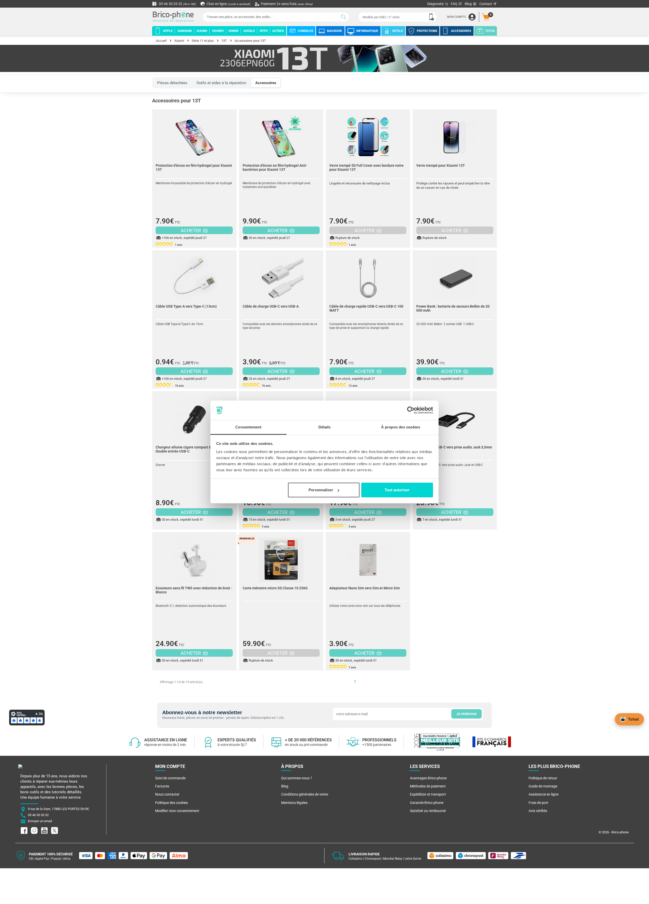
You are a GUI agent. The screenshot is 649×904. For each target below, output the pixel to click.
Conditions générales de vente (304, 794)
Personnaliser (321, 490)
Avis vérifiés (538, 811)
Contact (486, 4)
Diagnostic (436, 4)
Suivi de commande (170, 778)
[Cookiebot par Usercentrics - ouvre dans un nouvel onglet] (411, 410)
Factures (162, 786)
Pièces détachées (172, 83)
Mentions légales (294, 803)
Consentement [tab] (248, 427)
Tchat (633, 719)
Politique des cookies (171, 803)
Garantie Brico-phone (426, 803)
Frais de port (538, 803)
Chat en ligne (228, 4)
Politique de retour (543, 778)
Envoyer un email (40, 821)
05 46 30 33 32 (177, 4)
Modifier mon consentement (177, 811)
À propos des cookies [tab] (400, 427)
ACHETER (191, 230)
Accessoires (265, 83)
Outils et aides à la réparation (221, 83)
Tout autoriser (397, 490)
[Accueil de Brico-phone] (174, 17)
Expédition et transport (428, 794)
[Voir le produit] (194, 134)
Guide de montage (543, 786)
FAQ (454, 4)
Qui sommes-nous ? (296, 778)
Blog (469, 4)
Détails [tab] (324, 427)
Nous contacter (167, 794)
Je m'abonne (466, 714)
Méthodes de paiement (428, 786)
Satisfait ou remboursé (428, 811)
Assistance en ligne (543, 794)
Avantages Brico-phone (428, 778)
